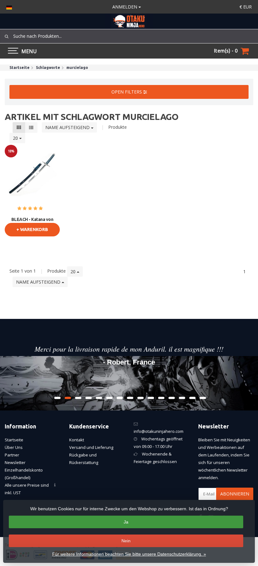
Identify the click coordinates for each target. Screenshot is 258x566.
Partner (12, 455)
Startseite (14, 440)
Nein (126, 540)
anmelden (125, 7)
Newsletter (15, 462)
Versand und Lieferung (91, 447)
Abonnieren (234, 494)
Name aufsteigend (68, 127)
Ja (126, 521)
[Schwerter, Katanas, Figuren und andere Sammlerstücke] (129, 21)
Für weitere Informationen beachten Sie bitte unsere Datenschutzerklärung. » (129, 554)
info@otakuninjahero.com (158, 431)
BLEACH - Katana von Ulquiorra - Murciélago (32, 222)
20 (16, 138)
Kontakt (76, 440)
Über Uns (14, 447)
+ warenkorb (32, 229)
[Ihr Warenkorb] (245, 51)
